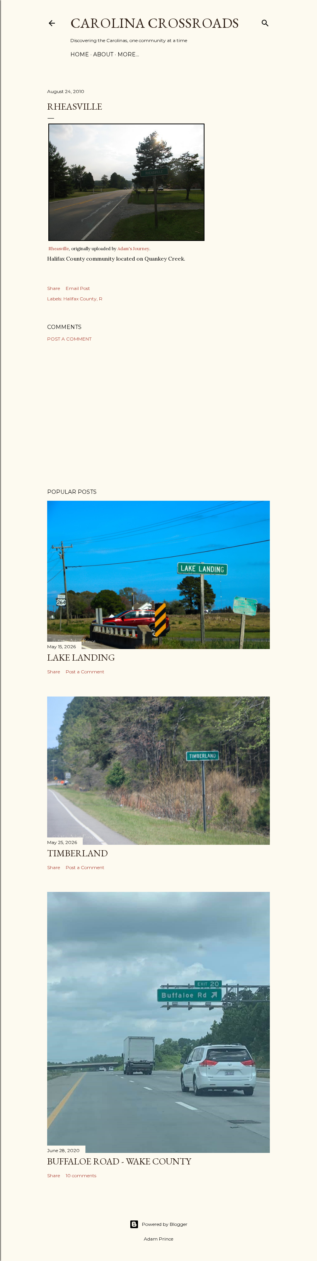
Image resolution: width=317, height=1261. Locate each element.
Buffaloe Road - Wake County (119, 1161)
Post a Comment (69, 339)
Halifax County (80, 299)
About (103, 54)
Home (79, 54)
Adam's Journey (133, 248)
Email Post (78, 288)
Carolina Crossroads (154, 23)
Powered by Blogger (164, 1224)
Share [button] (53, 288)
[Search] (265, 21)
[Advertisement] (158, 415)
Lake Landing (81, 657)
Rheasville (58, 248)
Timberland (77, 853)
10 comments (81, 1175)
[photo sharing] (126, 239)
